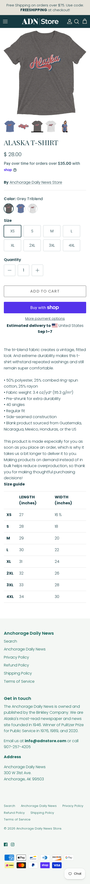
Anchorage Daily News (25, 649)
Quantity (12, 259)
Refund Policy (16, 665)
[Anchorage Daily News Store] (40, 21)
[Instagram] (12, 844)
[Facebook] (5, 844)
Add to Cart (45, 291)
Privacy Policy (16, 657)
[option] (45, 72)
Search (10, 641)
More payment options (45, 319)
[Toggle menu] (5, 21)
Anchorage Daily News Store (36, 182)
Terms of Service (19, 681)
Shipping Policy (18, 673)
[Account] (68, 21)
